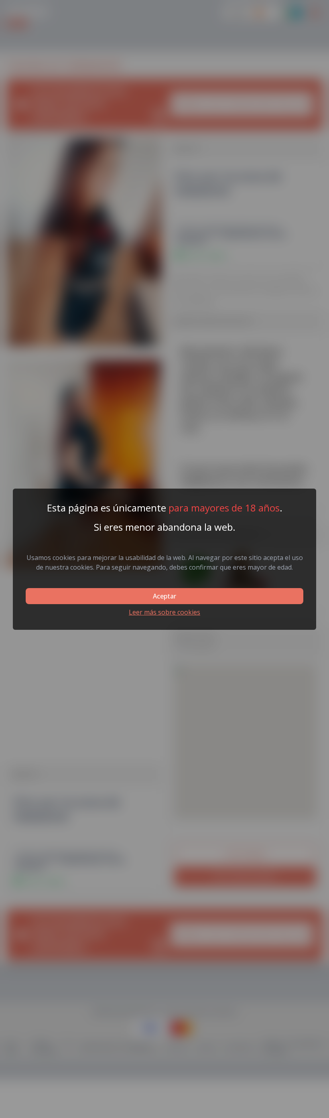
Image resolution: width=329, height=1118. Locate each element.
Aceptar (164, 596)
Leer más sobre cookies (164, 612)
